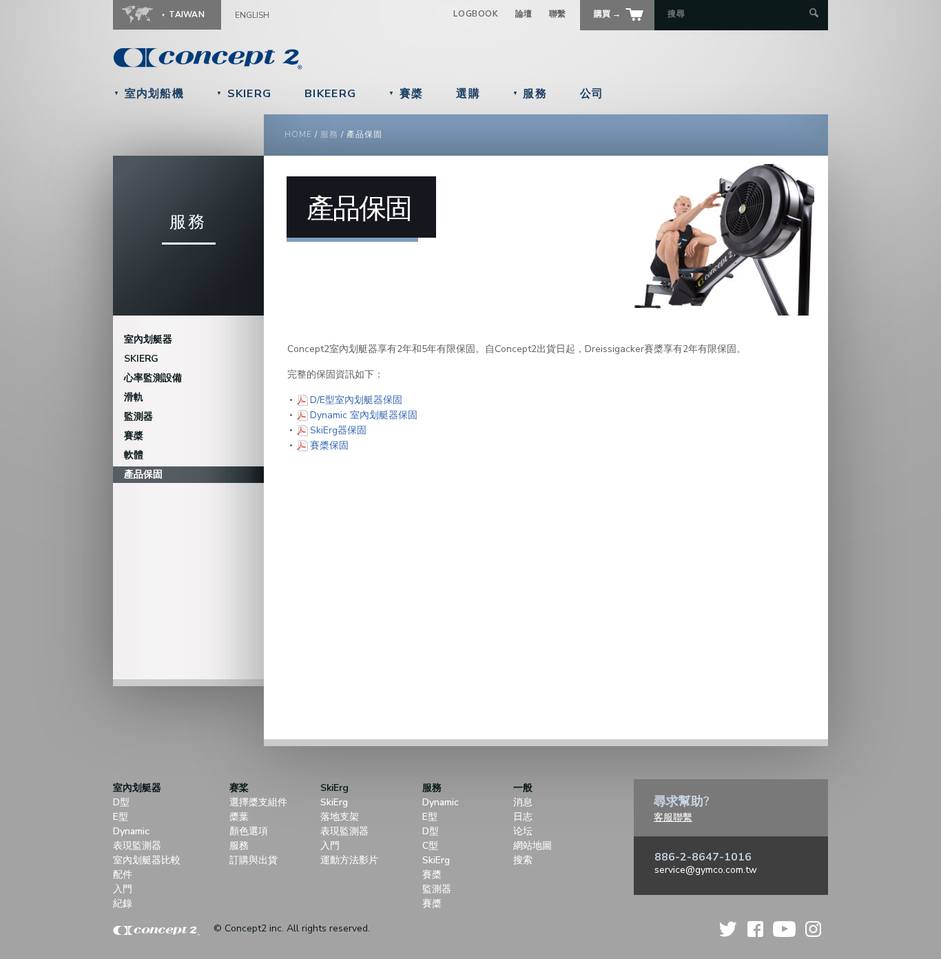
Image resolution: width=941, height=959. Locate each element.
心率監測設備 (153, 377)
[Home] (302, 59)
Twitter (729, 929)
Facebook (755, 929)
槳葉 (239, 816)
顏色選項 (248, 831)
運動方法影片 (349, 860)
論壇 (523, 13)
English (252, 15)
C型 (430, 845)
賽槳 (406, 93)
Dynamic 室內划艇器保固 (363, 415)
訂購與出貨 (253, 860)
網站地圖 (532, 845)
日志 (522, 816)
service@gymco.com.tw (705, 869)
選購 (468, 93)
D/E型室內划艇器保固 (356, 399)
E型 (120, 816)
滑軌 (133, 397)
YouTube (784, 929)
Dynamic (131, 831)
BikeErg (330, 93)
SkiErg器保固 (338, 430)
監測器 (138, 416)
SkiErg (243, 93)
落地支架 (339, 816)
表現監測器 (137, 845)
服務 (530, 93)
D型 (121, 802)
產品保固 (143, 474)
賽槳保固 (329, 445)
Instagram (813, 929)
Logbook (475, 13)
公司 (592, 93)
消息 (522, 802)
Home (298, 134)
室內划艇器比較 (146, 860)
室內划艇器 (148, 339)
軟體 (133, 455)
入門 (122, 889)
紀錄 (122, 903)
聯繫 (557, 13)
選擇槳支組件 (258, 802)
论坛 (522, 831)
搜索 (522, 860)
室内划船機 (149, 93)
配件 (122, 874)
